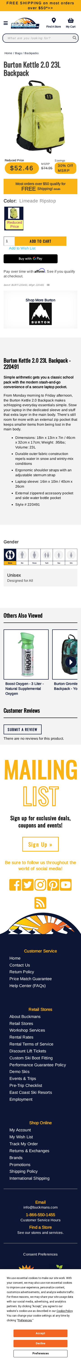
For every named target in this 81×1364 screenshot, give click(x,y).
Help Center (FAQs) (27, 985)
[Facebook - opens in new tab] (15, 885)
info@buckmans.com (40, 1207)
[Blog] (40, 903)
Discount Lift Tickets (27, 1051)
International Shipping (29, 1178)
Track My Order (23, 1143)
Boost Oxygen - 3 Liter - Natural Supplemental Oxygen (24, 688)
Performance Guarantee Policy (37, 1064)
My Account (20, 1130)
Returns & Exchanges (29, 1150)
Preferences (40, 1353)
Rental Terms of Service (31, 1044)
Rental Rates (21, 1037)
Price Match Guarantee (30, 978)
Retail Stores (21, 1023)
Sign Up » (40, 844)
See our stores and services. (40, 1232)
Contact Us (19, 965)
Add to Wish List (22, 248)
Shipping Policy (23, 1171)
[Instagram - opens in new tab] (40, 885)
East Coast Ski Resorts (30, 1092)
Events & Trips (22, 1078)
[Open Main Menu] (7, 23)
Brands (15, 1157)
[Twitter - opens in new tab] (28, 885)
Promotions (19, 1164)
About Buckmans (24, 1016)
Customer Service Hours (40, 1220)
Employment (20, 1099)
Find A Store (53, 26)
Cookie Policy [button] (64, 1311)
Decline (40, 1343)
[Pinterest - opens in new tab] (53, 885)
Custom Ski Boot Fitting (31, 1058)
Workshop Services (27, 1030)
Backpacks (31, 53)
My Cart (70, 26)
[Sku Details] (48, 285)
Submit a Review (23, 729)
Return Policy (21, 971)
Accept (40, 1333)
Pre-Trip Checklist (25, 1085)
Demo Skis (19, 1071)
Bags (18, 53)
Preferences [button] (25, 1320)
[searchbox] (75, 38)
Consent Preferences (40, 1254)
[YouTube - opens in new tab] (66, 885)
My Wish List (21, 1137)
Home (8, 53)
